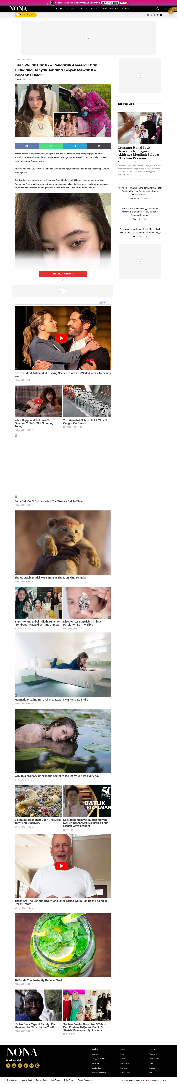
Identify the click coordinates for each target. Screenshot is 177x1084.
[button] (157, 9)
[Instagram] (148, 15)
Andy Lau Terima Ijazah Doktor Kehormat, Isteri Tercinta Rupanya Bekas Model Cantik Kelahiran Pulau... (140, 191)
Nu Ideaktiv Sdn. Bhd (141, 1080)
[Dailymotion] (160, 15)
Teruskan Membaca (63, 274)
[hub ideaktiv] (166, 8)
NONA (17, 60)
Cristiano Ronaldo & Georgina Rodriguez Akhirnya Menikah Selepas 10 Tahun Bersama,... (138, 153)
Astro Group (162, 1080)
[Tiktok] (154, 15)
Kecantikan (27, 60)
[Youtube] (157, 15)
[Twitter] (151, 15)
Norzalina (122, 162)
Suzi (19, 79)
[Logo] (18, 8)
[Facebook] (145, 15)
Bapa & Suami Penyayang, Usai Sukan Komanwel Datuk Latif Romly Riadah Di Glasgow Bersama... (140, 211)
